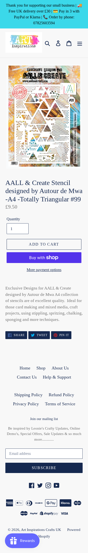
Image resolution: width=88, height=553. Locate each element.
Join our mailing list (44, 419)
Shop (40, 368)
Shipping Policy (28, 394)
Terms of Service (60, 403)
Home (25, 368)
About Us (60, 368)
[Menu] (79, 43)
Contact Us (27, 377)
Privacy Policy (26, 403)
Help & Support (57, 377)
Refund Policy (61, 394)
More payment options (44, 270)
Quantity (13, 219)
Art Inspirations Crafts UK (41, 530)
